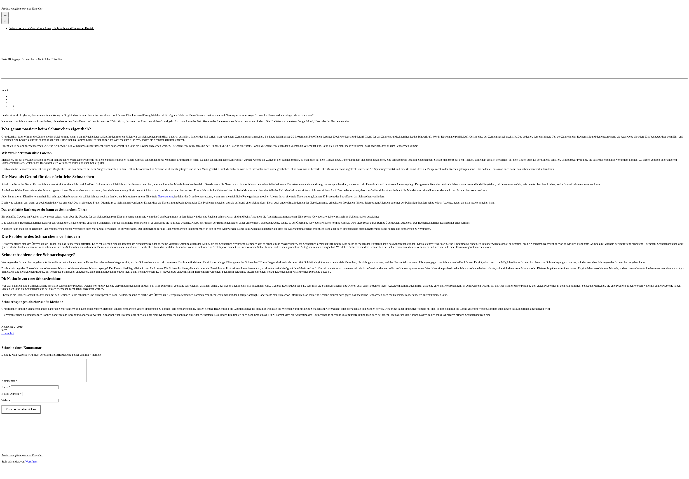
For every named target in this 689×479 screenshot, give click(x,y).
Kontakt (89, 28)
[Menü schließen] (5, 21)
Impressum (79, 28)
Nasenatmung (166, 196)
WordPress (31, 461)
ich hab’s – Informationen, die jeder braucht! (48, 28)
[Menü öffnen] (5, 15)
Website (5, 400)
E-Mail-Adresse (11, 393)
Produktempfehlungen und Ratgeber (22, 8)
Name (5, 387)
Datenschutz (16, 28)
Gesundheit (7, 333)
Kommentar (9, 380)
